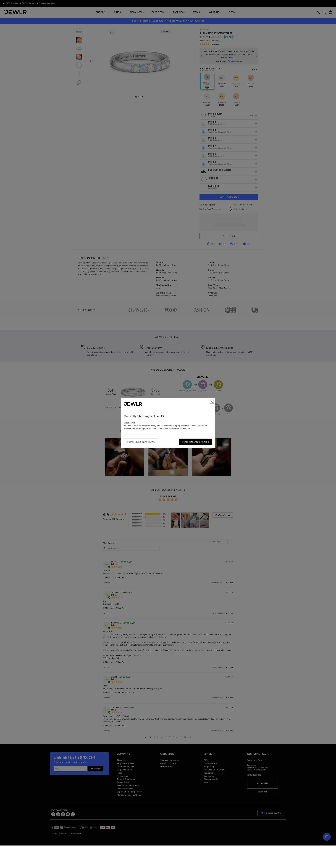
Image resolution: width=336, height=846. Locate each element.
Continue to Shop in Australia (195, 442)
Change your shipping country (141, 442)
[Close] (211, 401)
